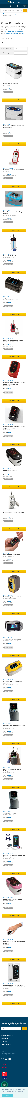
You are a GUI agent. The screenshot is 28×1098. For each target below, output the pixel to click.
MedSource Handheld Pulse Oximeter (13, 340)
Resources (4, 1038)
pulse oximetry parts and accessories (13, 31)
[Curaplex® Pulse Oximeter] (14, 70)
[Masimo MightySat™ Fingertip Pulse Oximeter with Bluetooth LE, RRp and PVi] (14, 972)
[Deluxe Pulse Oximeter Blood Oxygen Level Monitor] (14, 199)
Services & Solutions (7, 1035)
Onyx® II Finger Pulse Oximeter (11, 554)
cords (16, 33)
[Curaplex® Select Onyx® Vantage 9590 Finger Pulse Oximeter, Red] (14, 369)
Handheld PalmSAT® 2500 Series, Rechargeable (12, 770)
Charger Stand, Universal (10, 813)
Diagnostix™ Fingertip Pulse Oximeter (13, 298)
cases (22, 33)
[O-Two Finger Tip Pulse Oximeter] (14, 626)
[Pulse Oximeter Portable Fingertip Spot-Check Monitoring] (14, 112)
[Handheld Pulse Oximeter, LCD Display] (14, 499)
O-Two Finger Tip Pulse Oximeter (12, 639)
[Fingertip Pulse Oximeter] (14, 457)
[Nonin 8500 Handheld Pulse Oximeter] (14, 243)
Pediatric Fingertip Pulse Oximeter (12, 597)
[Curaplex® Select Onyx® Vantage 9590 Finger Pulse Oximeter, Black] (14, 413)
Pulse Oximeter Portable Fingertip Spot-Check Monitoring (14, 126)
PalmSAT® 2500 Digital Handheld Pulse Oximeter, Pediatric (14, 726)
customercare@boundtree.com (8, 1053)
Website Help (4, 1054)
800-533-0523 (4, 1051)
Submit (25, 1028)
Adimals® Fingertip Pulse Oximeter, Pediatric (13, 682)
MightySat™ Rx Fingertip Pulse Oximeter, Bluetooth (14, 942)
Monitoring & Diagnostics (14, 13)
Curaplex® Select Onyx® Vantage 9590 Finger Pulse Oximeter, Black (13, 427)
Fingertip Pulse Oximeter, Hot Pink (12, 899)
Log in (9, 88)
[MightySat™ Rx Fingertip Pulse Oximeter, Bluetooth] (14, 928)
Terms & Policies (6, 1044)
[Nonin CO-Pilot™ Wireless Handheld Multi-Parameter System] (14, 842)
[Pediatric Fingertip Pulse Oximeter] (14, 584)
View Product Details (14, 100)
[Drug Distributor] (4, 1066)
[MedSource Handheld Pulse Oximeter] (14, 327)
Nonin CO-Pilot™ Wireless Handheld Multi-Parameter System (14, 856)
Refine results (5, 43)
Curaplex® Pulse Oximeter (10, 83)
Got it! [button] (7, 1095)
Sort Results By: (5, 53)
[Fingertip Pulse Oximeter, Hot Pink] (14, 886)
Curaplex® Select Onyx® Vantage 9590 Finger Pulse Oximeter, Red (13, 383)
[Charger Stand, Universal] (14, 800)
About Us (4, 1041)
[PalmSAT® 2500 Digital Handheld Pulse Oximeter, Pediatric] (14, 712)
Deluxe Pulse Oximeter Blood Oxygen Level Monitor (14, 212)
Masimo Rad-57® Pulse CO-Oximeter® (13, 169)
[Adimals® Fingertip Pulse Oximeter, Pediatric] (14, 668)
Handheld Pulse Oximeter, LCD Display (13, 512)
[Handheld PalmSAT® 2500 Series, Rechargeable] (14, 756)
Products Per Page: (6, 48)
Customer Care (5, 1049)
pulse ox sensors (10, 33)
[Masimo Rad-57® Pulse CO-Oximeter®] (14, 156)
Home (5, 13)
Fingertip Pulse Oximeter (10, 470)
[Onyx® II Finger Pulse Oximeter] (14, 541)
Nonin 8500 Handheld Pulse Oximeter (13, 256)
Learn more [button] (20, 1091)
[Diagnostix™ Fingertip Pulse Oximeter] (14, 285)
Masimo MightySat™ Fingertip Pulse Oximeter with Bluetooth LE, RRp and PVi (14, 986)
